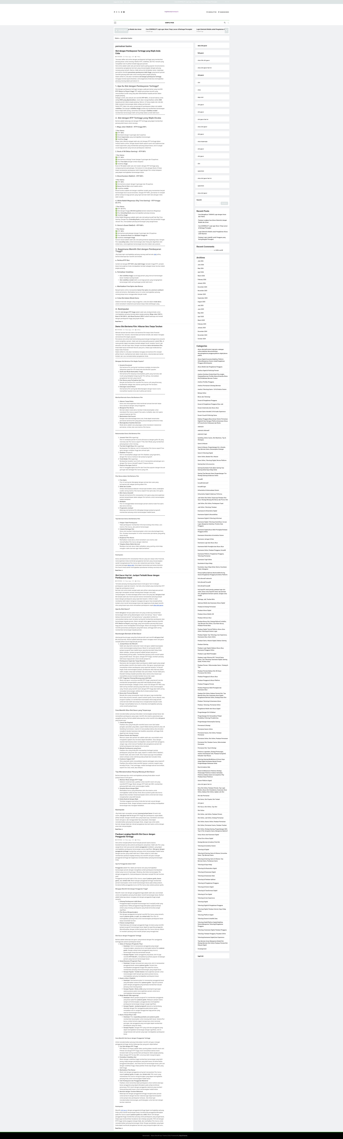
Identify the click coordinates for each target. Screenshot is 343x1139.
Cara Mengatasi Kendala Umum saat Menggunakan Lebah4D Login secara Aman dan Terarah (193, 29)
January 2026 (202, 283)
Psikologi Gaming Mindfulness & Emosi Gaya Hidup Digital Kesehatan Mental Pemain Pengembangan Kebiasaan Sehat (211, 761)
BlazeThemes (183, 1135)
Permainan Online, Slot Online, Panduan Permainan (213, 738)
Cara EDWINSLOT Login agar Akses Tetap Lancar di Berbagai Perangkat (196, 2)
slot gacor (124, 1110)
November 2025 (202, 290)
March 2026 (201, 276)
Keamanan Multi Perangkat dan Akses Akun (211, 546)
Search (199, 200)
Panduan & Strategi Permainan (207, 607)
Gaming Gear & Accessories (206, 464)
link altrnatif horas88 (204, 586)
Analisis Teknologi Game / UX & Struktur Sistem (212, 389)
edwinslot (201, 426)
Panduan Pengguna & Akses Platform (209, 680)
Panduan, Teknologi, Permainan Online (209, 705)
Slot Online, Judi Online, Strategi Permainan (210, 818)
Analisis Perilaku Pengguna (206, 382)
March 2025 (201, 320)
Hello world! (219, 250)
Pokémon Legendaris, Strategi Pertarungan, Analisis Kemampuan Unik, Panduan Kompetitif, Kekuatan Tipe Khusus (212, 754)
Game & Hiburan (202, 443)
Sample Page (169, 23)
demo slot (131, 565)
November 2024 (202, 335)
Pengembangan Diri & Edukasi (207, 712)
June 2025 (201, 309)
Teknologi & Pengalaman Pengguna (208, 883)
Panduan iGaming (203, 644)
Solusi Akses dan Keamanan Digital (208, 834)
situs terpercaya (202, 141)
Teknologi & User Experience (206, 898)
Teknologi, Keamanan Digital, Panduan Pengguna (212, 930)
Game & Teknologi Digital (205, 453)
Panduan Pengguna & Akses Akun (208, 676)
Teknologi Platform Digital (205, 915)
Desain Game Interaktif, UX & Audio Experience (212, 411)
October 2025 (202, 294)
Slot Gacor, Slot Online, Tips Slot (207, 807)
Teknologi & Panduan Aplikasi (206, 879)
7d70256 (119, 57)
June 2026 (201, 264)
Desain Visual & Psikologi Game (207, 415)
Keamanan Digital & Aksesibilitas (208, 514)
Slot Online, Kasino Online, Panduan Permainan (212, 821)
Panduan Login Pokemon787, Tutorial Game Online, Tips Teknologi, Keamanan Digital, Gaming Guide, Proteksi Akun (212, 659)
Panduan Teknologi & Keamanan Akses (209, 701)
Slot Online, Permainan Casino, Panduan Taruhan (212, 825)
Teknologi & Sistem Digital (206, 887)
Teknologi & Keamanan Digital (207, 872)
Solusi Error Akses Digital (205, 838)
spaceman (201, 171)
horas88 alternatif (203, 483)
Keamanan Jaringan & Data (206, 539)
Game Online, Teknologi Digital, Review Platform (212, 460)
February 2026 (202, 279)
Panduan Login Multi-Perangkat (207, 654)
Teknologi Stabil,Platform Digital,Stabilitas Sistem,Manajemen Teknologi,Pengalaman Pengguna (210, 924)
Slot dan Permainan (203, 795)
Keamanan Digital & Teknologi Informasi (210, 518)
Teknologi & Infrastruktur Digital (207, 868)
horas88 (200, 479)
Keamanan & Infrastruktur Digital (207, 511)
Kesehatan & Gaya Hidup (205, 563)
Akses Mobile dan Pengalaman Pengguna (210, 367)
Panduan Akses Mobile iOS (206, 614)
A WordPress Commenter (205, 250)
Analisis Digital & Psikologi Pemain (208, 370)
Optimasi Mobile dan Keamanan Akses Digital (211, 603)
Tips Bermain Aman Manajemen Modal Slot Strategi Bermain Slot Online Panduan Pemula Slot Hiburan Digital (213, 943)
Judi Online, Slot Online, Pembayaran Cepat (210, 503)
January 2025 (202, 327)
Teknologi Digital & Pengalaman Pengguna (210, 905)
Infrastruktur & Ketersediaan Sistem (208, 490)
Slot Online (201, 810)
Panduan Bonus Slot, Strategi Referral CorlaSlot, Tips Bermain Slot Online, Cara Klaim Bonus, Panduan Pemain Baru (212, 623)
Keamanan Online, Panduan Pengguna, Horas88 (212, 550)
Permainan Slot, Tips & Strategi (207, 748)
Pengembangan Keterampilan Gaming (209, 722)
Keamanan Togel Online (205, 559)
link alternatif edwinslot (205, 578)
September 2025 (202, 298)
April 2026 (201, 272)
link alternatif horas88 (204, 582)
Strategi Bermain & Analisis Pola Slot (209, 842)
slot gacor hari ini (203, 119)
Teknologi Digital (203, 901)
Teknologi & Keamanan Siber (206, 876)
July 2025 (200, 305)
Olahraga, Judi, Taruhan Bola (206, 599)
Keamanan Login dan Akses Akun (208, 543)
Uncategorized (202, 949)
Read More (118, 321)
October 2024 (202, 339)
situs (199, 90)
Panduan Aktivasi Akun (204, 618)
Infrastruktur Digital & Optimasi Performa (210, 494)
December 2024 (202, 331)
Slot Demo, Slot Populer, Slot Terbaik (209, 799)
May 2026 (200, 268)
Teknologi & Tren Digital (205, 894)
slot (155, 254)
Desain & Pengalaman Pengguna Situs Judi (210, 404)
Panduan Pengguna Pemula (206, 684)
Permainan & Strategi (204, 725)
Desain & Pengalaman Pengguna (207, 400)
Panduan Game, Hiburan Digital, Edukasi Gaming (212, 640)
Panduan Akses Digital (204, 610)
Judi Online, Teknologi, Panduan (207, 507)
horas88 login (202, 486)
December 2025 (202, 287)
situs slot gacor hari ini (205, 68)
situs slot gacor (158, 605)
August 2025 (201, 302)
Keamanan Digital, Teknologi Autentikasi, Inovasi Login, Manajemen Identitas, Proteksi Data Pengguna (212, 524)
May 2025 (200, 313)
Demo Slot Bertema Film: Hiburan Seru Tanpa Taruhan (138, 326)
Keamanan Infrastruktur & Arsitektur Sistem (211, 535)
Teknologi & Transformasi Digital (207, 890)
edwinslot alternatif (203, 430)
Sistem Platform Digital (205, 780)
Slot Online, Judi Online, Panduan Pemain (210, 814)
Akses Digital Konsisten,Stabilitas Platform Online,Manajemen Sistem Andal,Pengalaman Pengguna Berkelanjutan (211, 361)
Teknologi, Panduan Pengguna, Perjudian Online (212, 934)
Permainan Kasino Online (205, 729)
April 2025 (201, 316)
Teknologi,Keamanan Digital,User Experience (211, 937)
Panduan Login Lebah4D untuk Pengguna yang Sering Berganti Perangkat (134, 29)
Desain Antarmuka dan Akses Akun (208, 408)
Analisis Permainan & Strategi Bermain (209, 385)
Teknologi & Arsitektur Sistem (207, 846)
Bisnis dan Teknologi (204, 397)
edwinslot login (202, 434)
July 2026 (200, 261)
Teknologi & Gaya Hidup (205, 864)
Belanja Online (202, 393)
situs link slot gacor (204, 60)
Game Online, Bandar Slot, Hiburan (208, 456)
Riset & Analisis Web (204, 767)
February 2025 (202, 324)
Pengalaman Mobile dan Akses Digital (209, 708)
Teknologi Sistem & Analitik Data (207, 918)
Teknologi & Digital (203, 849)
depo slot (200, 97)
